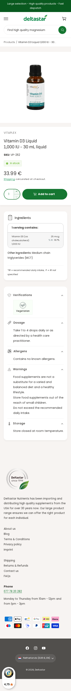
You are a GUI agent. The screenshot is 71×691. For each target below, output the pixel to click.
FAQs (7, 576)
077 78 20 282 (13, 591)
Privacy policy (12, 544)
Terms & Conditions (17, 539)
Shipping (9, 179)
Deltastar (40, 669)
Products (9, 42)
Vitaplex (10, 133)
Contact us (11, 571)
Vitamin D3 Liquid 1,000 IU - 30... (37, 42)
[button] (6, 19)
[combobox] (35, 30)
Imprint (8, 550)
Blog (6, 534)
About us (10, 529)
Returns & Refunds (16, 566)
